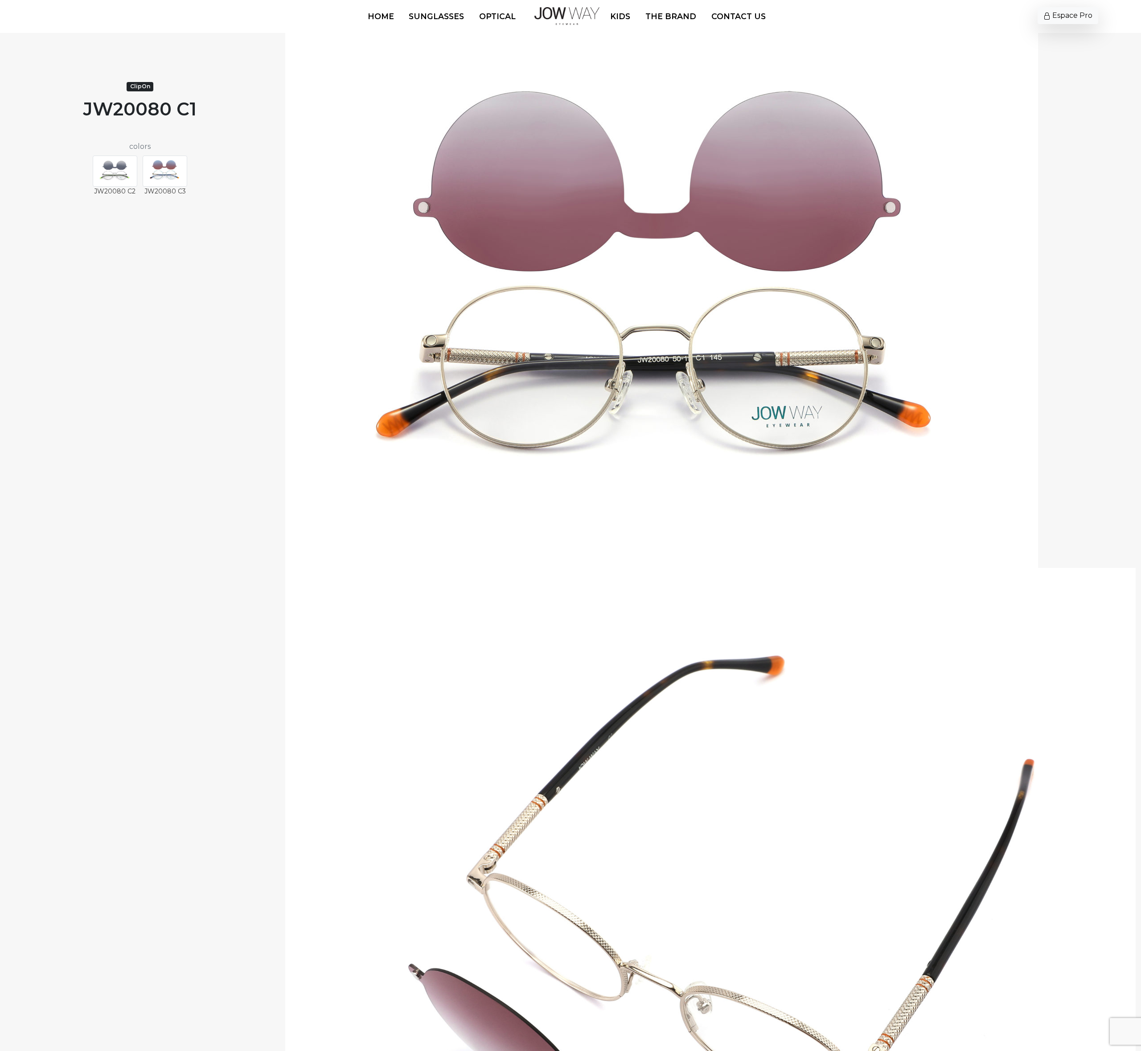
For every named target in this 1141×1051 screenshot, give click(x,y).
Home (381, 16)
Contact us (738, 16)
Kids (620, 16)
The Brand (670, 16)
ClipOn (140, 86)
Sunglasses (436, 16)
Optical (497, 16)
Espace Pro (1071, 15)
